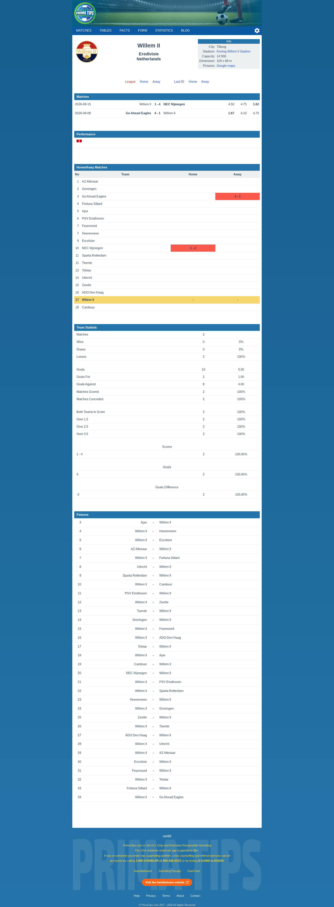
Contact (195, 895)
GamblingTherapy (169, 871)
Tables (106, 30)
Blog (185, 30)
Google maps (226, 65)
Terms (166, 895)
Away (156, 81)
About (180, 895)
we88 (167, 836)
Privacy (151, 895)
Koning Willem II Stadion (233, 51)
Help (137, 895)
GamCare (193, 871)
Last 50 (179, 81)
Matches (83, 30)
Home (144, 81)
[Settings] (257, 30)
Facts (125, 30)
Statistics (164, 30)
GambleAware (143, 871)
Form (142, 30)
